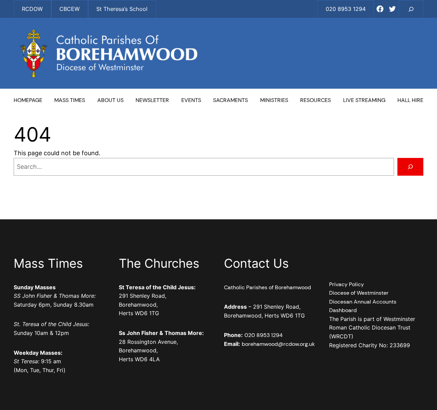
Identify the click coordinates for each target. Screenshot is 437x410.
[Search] (410, 167)
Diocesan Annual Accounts (362, 301)
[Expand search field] (410, 8)
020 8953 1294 (263, 335)
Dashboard (343, 310)
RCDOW (32, 8)
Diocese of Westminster (359, 292)
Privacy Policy (346, 284)
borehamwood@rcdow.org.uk (278, 344)
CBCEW (69, 8)
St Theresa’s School (121, 8)
